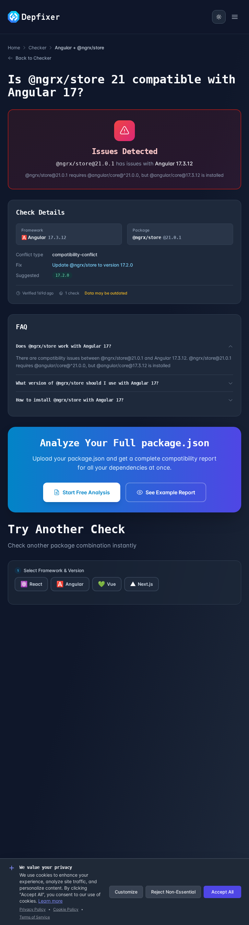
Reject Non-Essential (173, 892)
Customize (126, 892)
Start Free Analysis (86, 492)
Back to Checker (33, 58)
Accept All (222, 892)
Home (14, 47)
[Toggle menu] (234, 16)
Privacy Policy (32, 909)
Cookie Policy (65, 909)
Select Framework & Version (54, 570)
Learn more (50, 901)
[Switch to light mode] (219, 17)
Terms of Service (34, 917)
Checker (37, 47)
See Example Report (170, 492)
